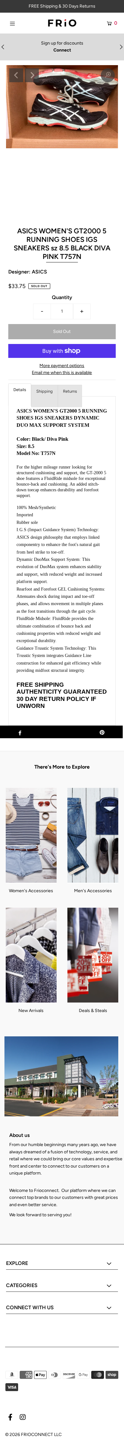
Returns (70, 391)
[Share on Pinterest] (102, 732)
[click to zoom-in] (108, 75)
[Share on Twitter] (61, 732)
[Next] (32, 75)
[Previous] (16, 75)
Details (19, 389)
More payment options (61, 365)
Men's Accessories (93, 890)
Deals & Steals (93, 1010)
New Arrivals (31, 1010)
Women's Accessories (31, 890)
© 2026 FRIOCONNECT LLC (33, 1434)
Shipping (44, 391)
